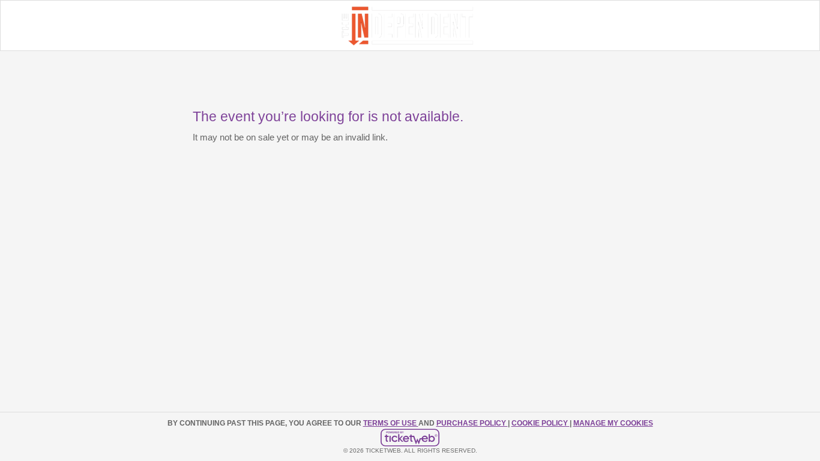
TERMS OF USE (390, 423)
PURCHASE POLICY (472, 423)
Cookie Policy (540, 423)
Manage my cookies (613, 423)
